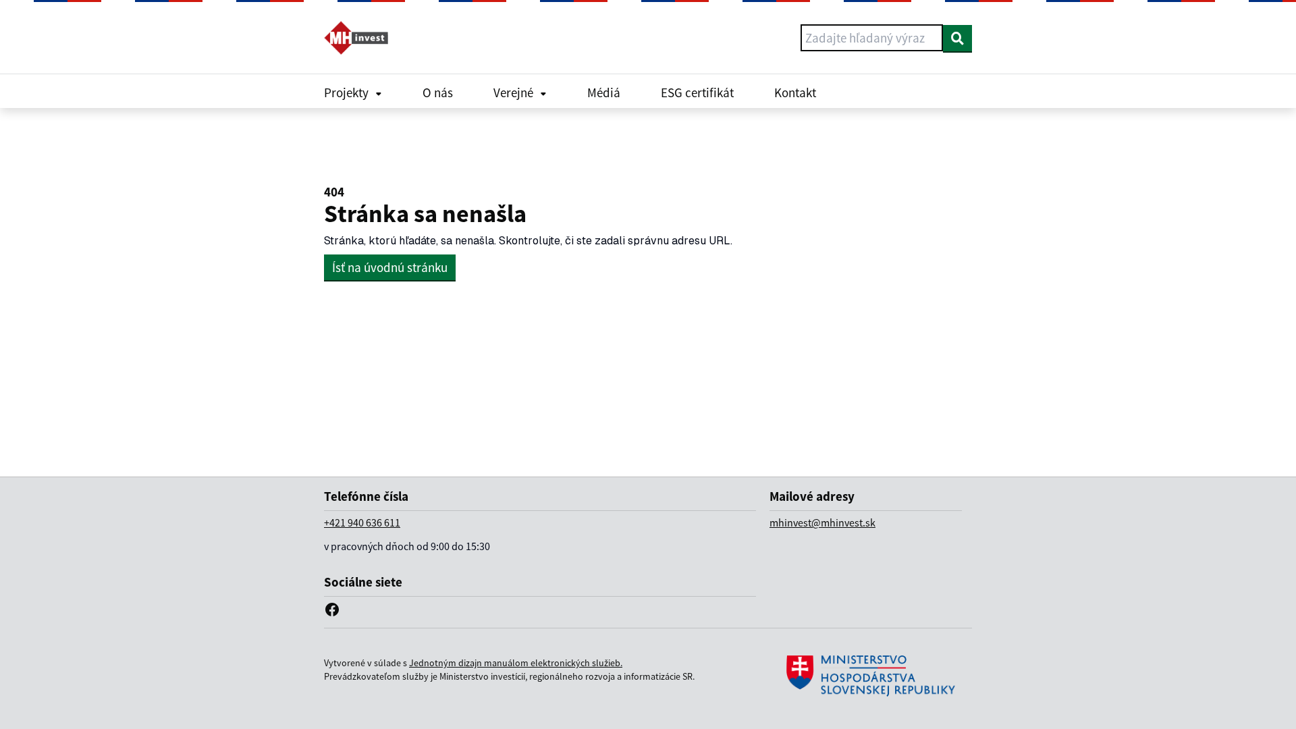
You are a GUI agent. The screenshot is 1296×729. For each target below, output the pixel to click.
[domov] (871, 676)
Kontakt (795, 92)
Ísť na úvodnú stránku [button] (390, 267)
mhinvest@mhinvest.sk (822, 522)
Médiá (603, 92)
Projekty (346, 92)
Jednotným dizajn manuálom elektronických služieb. (515, 663)
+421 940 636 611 (362, 522)
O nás (438, 92)
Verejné (513, 92)
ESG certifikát (697, 92)
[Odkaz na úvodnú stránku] (361, 38)
